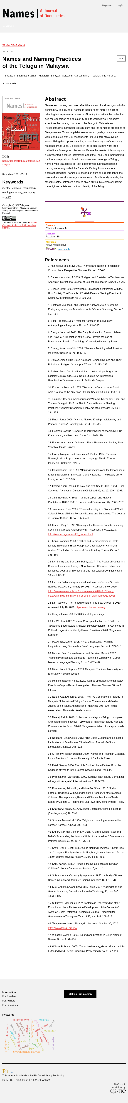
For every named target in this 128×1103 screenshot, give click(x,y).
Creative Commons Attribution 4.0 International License (19, 225)
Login (120, 5)
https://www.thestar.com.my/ (91, 607)
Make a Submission (80, 994)
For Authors (8, 1000)
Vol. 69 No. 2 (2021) (13, 45)
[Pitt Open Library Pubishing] (8, 1071)
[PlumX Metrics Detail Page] (84, 212)
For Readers (9, 996)
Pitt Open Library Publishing (48, 1075)
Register (107, 5)
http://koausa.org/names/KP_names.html (70, 534)
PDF (121, 58)
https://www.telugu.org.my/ (62, 928)
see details (64, 249)
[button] (9, 83)
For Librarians (10, 1005)
